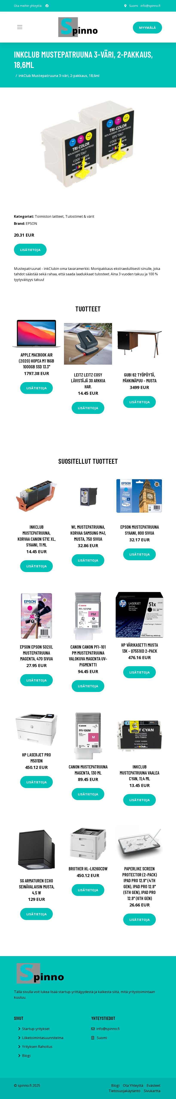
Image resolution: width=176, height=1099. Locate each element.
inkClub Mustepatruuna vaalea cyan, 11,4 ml (139, 772)
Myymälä (147, 27)
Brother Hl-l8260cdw (88, 868)
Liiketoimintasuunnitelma (42, 1037)
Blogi (26, 1055)
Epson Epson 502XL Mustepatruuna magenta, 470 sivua (36, 652)
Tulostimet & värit (79, 216)
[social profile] (47, 6)
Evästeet (153, 1085)
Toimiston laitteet (49, 216)
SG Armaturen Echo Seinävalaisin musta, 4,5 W (36, 886)
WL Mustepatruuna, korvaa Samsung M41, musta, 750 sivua (88, 532)
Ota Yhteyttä (133, 1085)
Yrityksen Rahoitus (37, 1046)
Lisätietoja (30, 250)
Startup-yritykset (36, 1028)
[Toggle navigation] (20, 27)
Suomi (133, 6)
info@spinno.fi (150, 6)
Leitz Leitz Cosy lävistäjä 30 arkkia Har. (88, 380)
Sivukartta (152, 1090)
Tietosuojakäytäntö (124, 1090)
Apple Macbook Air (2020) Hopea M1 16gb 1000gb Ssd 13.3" (36, 360)
